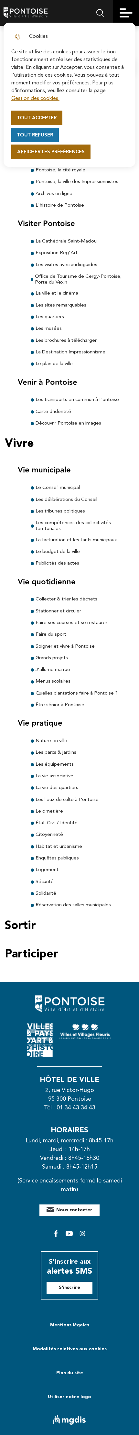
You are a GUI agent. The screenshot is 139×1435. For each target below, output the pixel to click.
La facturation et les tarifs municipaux (76, 540)
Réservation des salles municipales (73, 905)
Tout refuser (35, 135)
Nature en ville (51, 741)
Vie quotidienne (47, 582)
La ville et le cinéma (57, 293)
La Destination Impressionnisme (70, 352)
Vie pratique (40, 723)
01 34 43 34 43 (76, 1108)
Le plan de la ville (54, 363)
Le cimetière (49, 811)
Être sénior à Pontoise (60, 705)
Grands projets (52, 658)
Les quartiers (50, 317)
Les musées (49, 328)
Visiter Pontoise (46, 224)
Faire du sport (51, 634)
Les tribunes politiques (60, 511)
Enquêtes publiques (57, 858)
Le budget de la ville (58, 551)
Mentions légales (69, 1325)
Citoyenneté (49, 834)
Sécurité (45, 881)
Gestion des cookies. (35, 98)
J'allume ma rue (53, 669)
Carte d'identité (53, 411)
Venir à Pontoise (47, 382)
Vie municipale (44, 470)
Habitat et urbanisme (59, 846)
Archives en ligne (54, 193)
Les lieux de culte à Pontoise (67, 799)
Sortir (20, 926)
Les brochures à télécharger (66, 340)
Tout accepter (37, 118)
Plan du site (69, 1373)
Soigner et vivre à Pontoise (65, 646)
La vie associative (54, 776)
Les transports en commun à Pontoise (77, 399)
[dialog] (70, 95)
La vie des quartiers (57, 787)
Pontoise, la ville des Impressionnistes (77, 181)
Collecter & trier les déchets (66, 599)
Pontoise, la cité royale (60, 170)
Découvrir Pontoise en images (68, 423)
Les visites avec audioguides (66, 265)
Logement (47, 870)
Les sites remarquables (61, 305)
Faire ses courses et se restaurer (71, 622)
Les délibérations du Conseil (66, 499)
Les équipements (55, 764)
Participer (31, 954)
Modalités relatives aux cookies (70, 1349)
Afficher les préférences (51, 152)
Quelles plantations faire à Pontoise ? (77, 693)
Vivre (19, 444)
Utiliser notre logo (69, 1397)
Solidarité (46, 893)
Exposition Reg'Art (57, 253)
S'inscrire (69, 1287)
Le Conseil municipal (58, 487)
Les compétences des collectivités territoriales (73, 526)
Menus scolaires (53, 681)
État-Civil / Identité (57, 823)
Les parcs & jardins (56, 752)
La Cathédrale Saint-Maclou (66, 241)
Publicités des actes (57, 563)
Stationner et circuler (58, 611)
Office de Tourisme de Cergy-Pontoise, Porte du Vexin (78, 279)
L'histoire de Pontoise (60, 205)
